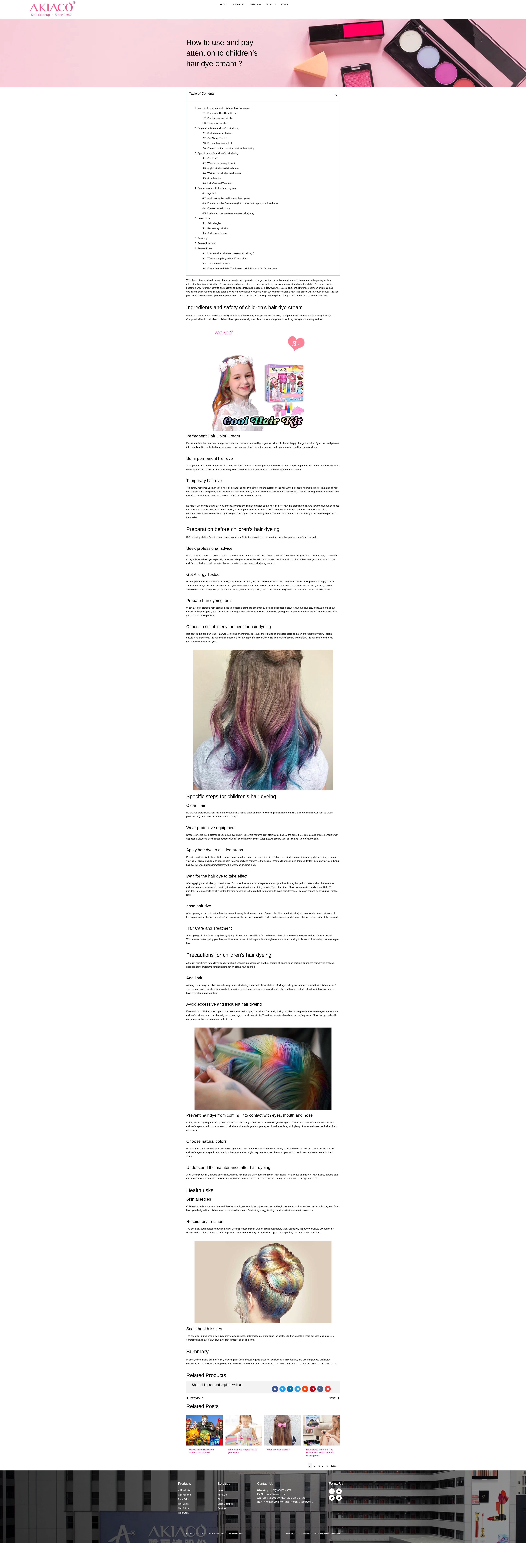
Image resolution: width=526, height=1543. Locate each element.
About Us (271, 4)
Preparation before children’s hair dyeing (218, 128)
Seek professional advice (220, 133)
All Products (238, 4)
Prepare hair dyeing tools (220, 143)
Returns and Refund (321, 1533)
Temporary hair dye (217, 123)
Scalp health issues (217, 233)
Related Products (206, 243)
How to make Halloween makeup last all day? (230, 253)
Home (223, 4)
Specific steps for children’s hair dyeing (218, 153)
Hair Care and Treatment (220, 183)
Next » (334, 1465)
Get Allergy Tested (216, 138)
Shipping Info (335, 1533)
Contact (285, 4)
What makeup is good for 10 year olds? (227, 258)
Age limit (211, 193)
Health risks (204, 218)
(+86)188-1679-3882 (281, 1490)
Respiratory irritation (217, 228)
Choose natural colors (218, 208)
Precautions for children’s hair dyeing (217, 188)
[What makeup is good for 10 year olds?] (243, 1430)
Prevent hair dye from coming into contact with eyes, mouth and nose (242, 203)
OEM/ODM (255, 4)
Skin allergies (214, 223)
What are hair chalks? (218, 263)
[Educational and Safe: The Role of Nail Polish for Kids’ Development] (321, 1430)
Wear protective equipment (221, 163)
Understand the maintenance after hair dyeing (230, 213)
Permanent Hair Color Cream (222, 113)
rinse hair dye (214, 178)
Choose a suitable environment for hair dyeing (230, 148)
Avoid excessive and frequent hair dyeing (228, 198)
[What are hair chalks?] (282, 1430)
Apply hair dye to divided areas (223, 168)
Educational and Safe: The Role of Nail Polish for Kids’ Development (242, 268)
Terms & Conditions (305, 1533)
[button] (336, 95)
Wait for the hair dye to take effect (224, 173)
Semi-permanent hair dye (220, 118)
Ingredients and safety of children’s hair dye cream (224, 108)
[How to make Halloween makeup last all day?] (204, 1430)
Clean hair (212, 158)
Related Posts (205, 248)
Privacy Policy (291, 1533)
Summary (203, 238)
